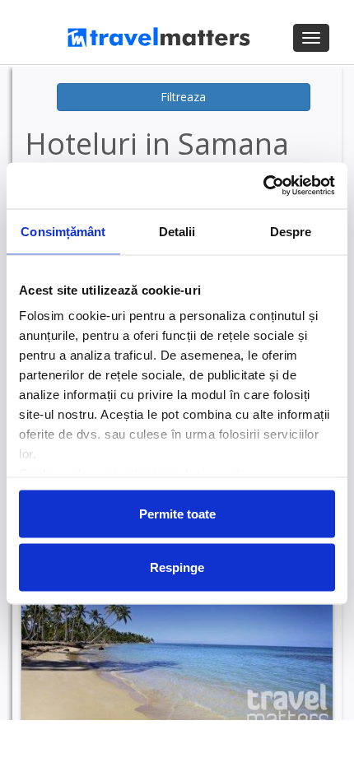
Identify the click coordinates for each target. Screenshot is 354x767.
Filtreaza (183, 97)
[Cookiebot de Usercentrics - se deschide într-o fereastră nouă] (263, 186)
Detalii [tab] (177, 231)
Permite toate (177, 513)
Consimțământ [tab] (63, 231)
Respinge (177, 567)
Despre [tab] (291, 231)
